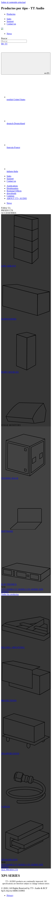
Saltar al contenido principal (13, 2)
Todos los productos (10, 594)
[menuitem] (11, 14)
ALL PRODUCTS (9, 869)
